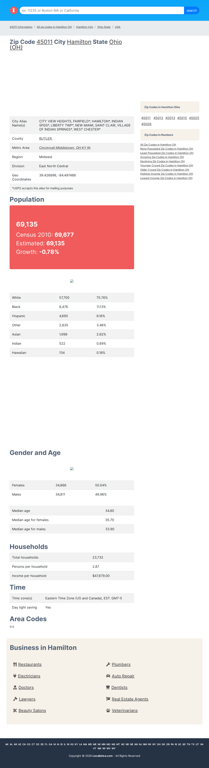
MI (99, 744)
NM (145, 744)
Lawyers (27, 699)
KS (71, 744)
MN (103, 744)
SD (184, 744)
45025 (194, 118)
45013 (170, 118)
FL (46, 744)
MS (113, 744)
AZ (19, 744)
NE (131, 744)
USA (117, 27)
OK (163, 744)
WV (108, 748)
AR (15, 744)
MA (85, 744)
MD (90, 744)
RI (176, 744)
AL (11, 744)
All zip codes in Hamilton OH (54, 27)
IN (68, 744)
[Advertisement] (72, 79)
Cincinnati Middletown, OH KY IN (64, 148)
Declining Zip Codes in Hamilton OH (162, 161)
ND (127, 744)
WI (103, 748)
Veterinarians (125, 710)
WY (114, 748)
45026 (146, 124)
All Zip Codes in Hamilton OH (158, 144)
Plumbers (121, 664)
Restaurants (30, 664)
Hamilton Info (84, 27)
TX (193, 744)
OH (158, 744)
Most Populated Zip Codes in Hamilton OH (166, 148)
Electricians (29, 676)
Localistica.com (103, 755)
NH (136, 744)
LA (80, 744)
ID (61, 744)
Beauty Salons (32, 710)
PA (172, 744)
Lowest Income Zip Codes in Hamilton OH (166, 178)
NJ (140, 744)
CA (24, 744)
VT (94, 748)
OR (168, 744)
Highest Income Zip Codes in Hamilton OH (166, 173)
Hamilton (79, 41)
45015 (182, 118)
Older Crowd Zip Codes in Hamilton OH (164, 169)
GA (50, 744)
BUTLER (45, 138)
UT (197, 744)
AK (7, 744)
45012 (158, 118)
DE (42, 744)
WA (99, 748)
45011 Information (21, 27)
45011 (45, 41)
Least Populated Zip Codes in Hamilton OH (166, 153)
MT (118, 744)
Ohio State (104, 27)
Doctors (26, 687)
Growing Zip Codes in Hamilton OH (162, 157)
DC (37, 744)
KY (76, 744)
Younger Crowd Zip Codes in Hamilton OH (166, 165)
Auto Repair (123, 676)
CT (33, 744)
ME (95, 744)
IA (58, 744)
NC (123, 744)
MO (108, 744)
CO (28, 744)
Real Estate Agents (130, 699)
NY (154, 744)
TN (188, 744)
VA (201, 744)
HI (54, 744)
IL (65, 744)
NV (149, 744)
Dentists (119, 687)
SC (179, 744)
